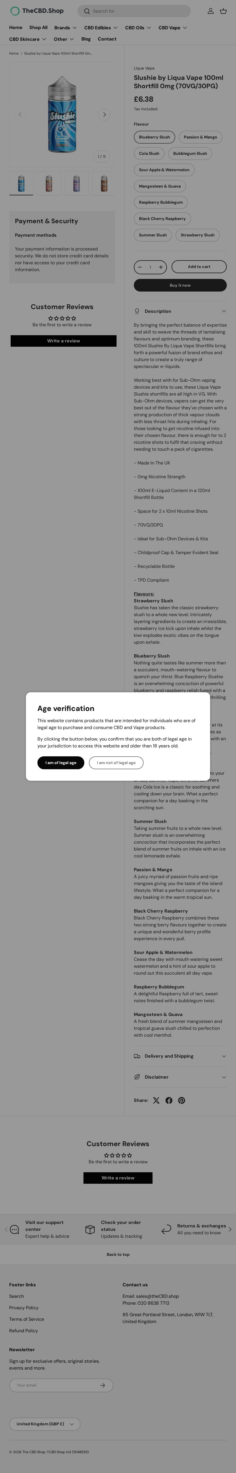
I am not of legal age (116, 762)
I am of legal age (60, 762)
